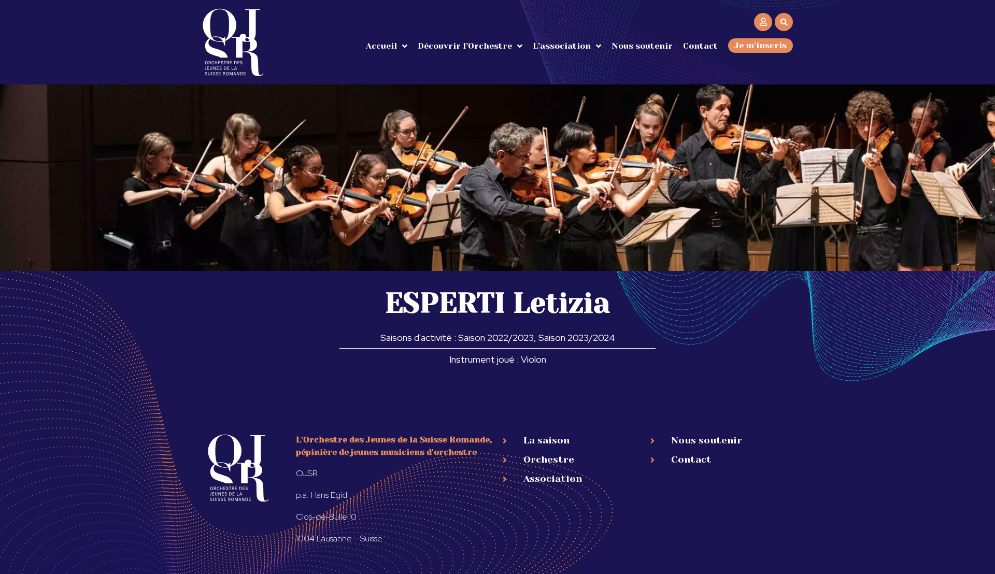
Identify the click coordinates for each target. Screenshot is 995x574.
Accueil (381, 46)
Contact (700, 46)
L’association (562, 46)
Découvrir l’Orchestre (465, 46)
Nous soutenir (642, 46)
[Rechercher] (784, 22)
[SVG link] (233, 42)
